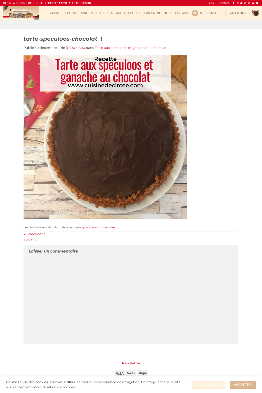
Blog (211, 2)
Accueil (56, 13)
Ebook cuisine (76, 13)
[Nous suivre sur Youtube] (257, 3)
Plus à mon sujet (155, 13)
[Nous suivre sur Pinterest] (253, 3)
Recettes (98, 13)
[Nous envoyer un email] (249, 3)
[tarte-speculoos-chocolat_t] (105, 137)
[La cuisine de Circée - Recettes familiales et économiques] (23, 13)
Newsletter (131, 363)
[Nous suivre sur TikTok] (241, 3)
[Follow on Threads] (245, 3)
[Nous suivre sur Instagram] (237, 3)
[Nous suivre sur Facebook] (233, 3)
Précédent (34, 234)
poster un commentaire (99, 227)
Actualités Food (124, 13)
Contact (224, 2)
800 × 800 (77, 48)
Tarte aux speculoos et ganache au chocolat (131, 48)
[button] (211, 13)
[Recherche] (195, 13)
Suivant (32, 239)
